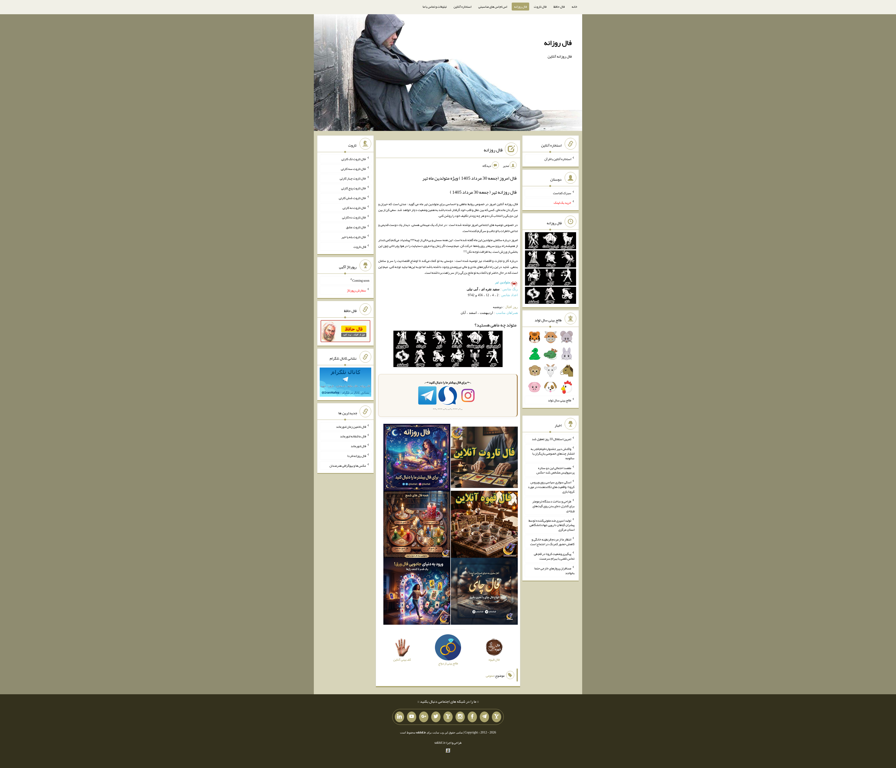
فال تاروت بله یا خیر (353, 237)
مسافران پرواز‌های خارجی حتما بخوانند (554, 570)
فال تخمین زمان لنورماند (351, 426)
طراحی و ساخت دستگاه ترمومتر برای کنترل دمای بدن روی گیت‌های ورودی (553, 506)
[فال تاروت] (484, 458)
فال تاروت (540, 6)
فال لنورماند (358, 446)
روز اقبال (511, 307)
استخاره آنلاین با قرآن (557, 159)
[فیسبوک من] (472, 717)
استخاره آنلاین (462, 6)
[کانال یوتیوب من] (411, 717)
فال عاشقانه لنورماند (353, 436)
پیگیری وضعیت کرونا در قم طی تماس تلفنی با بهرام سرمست (554, 556)
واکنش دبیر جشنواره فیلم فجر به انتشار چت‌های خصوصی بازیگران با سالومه (552, 453)
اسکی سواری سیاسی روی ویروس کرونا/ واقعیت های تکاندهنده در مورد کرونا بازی (551, 487)
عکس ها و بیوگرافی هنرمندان (347, 465)
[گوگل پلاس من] (423, 717)
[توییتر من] (436, 717)
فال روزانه (520, 6)
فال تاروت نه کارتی (354, 207)
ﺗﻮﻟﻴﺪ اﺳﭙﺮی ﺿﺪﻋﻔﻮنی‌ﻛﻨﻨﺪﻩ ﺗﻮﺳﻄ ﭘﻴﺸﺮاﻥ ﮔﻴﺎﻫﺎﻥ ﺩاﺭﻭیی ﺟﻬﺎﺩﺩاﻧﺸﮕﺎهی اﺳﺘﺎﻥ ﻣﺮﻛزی (551, 525)
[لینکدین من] (399, 717)
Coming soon (360, 280)
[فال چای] (484, 592)
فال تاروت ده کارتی (354, 217)
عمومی (490, 675)
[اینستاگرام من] (460, 717)
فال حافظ (559, 6)
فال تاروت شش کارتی (352, 198)
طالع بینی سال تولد (559, 400)
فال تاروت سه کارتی (353, 168)
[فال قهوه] (484, 525)
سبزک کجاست (562, 192)
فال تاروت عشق (356, 227)
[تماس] (448, 717)
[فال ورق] (416, 592)
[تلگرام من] (484, 717)
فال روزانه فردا (356, 455)
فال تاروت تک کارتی (353, 159)
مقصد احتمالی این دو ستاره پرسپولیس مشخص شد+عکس (555, 470)
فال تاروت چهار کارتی (353, 178)
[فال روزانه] (416, 458)
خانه (574, 6)
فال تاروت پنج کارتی (353, 188)
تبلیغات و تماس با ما (435, 6)
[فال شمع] (416, 525)
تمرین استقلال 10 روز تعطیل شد (551, 439)
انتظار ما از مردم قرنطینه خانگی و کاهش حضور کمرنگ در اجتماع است (552, 541)
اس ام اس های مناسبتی (492, 6)
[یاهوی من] (496, 717)
